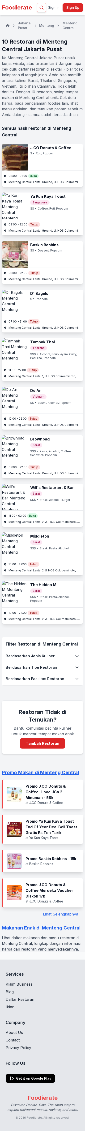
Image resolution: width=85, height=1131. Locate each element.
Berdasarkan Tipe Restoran (31, 667)
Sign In (54, 7)
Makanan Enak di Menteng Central (41, 928)
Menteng (46, 25)
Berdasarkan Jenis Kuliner (30, 656)
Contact (13, 1040)
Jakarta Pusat (24, 25)
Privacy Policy (18, 1047)
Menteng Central (70, 25)
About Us (14, 1032)
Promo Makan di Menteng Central (40, 772)
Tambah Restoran (42, 743)
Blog (10, 991)
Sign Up (72, 7)
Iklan (10, 1007)
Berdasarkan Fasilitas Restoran (35, 678)
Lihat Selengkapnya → (63, 914)
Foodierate (17, 7)
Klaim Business (19, 984)
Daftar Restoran (20, 999)
